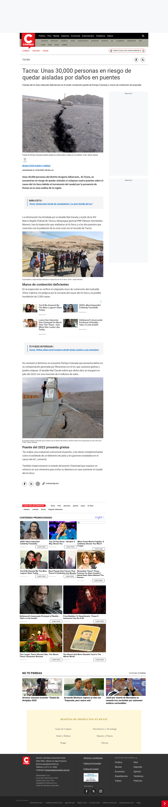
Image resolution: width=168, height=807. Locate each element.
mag (138, 802)
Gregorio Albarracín (55, 509)
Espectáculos (88, 36)
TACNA (56, 44)
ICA (112, 41)
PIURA (43, 44)
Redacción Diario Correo (36, 166)
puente (75, 506)
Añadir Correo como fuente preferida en (127, 51)
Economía (75, 36)
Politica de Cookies (91, 769)
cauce (83, 506)
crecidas (35, 509)
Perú (49, 36)
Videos (110, 36)
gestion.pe (69, 802)
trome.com (95, 802)
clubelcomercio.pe (53, 802)
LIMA (140, 41)
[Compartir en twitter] (142, 59)
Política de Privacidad (92, 763)
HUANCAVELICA (83, 41)
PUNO (50, 44)
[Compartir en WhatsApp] (37, 484)
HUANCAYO (95, 41)
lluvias (43, 509)
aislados (27, 509)
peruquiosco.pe (126, 802)
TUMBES (64, 44)
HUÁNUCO (104, 41)
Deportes (65, 36)
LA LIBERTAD (120, 41)
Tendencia (100, 36)
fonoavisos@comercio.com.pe (57, 770)
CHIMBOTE (64, 41)
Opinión (137, 771)
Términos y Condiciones (93, 758)
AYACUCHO (54, 41)
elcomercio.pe (36, 802)
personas (67, 506)
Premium (138, 781)
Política (42, 36)
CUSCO (72, 41)
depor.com (82, 802)
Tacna (26, 59)
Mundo (56, 36)
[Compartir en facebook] (136, 59)
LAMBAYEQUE (131, 41)
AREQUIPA (44, 41)
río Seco (90, 506)
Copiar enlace (52, 483)
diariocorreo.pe (110, 802)
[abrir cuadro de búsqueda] (143, 36)
